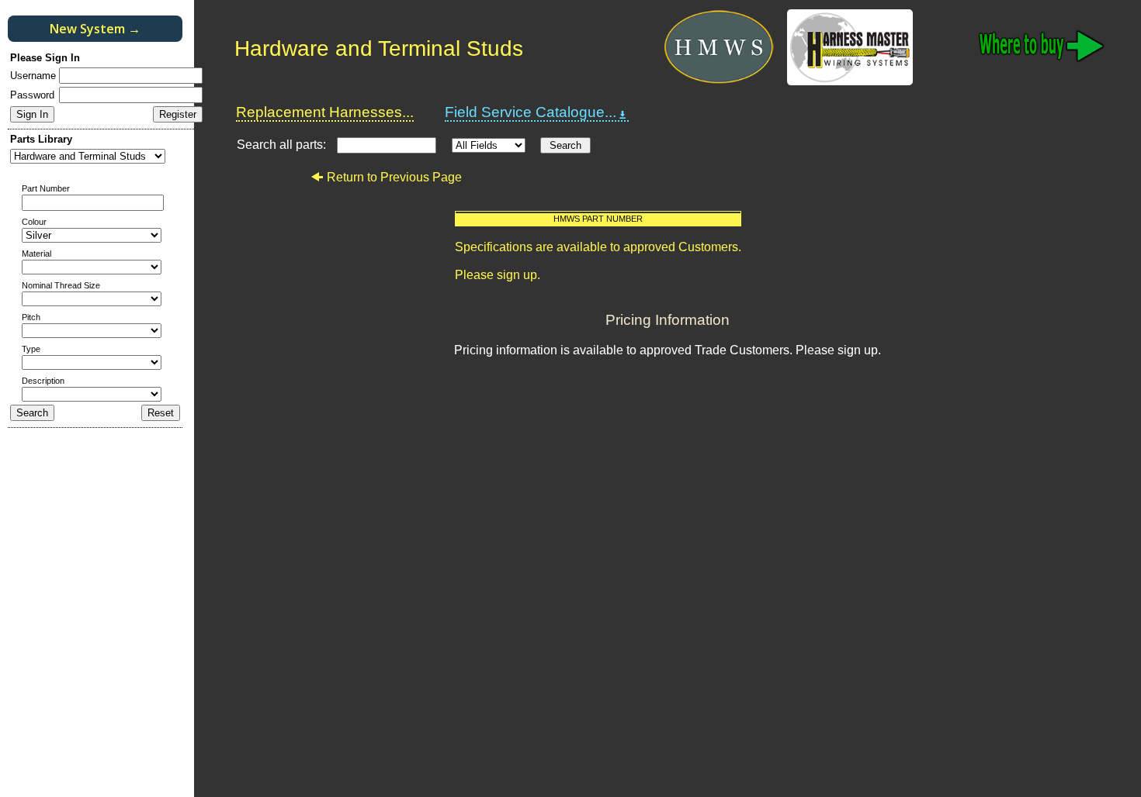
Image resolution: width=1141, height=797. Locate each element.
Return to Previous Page (394, 177)
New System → (95, 28)
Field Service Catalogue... (530, 112)
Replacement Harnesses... (325, 112)
